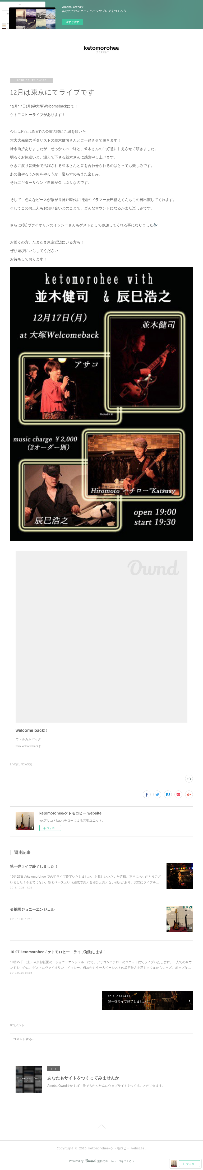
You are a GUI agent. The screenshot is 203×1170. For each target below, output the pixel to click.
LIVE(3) (14, 764)
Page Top (101, 1127)
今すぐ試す (72, 22)
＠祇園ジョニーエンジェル (32, 909)
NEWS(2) (26, 764)
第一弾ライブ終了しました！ (34, 866)
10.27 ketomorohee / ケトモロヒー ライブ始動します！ (58, 951)
